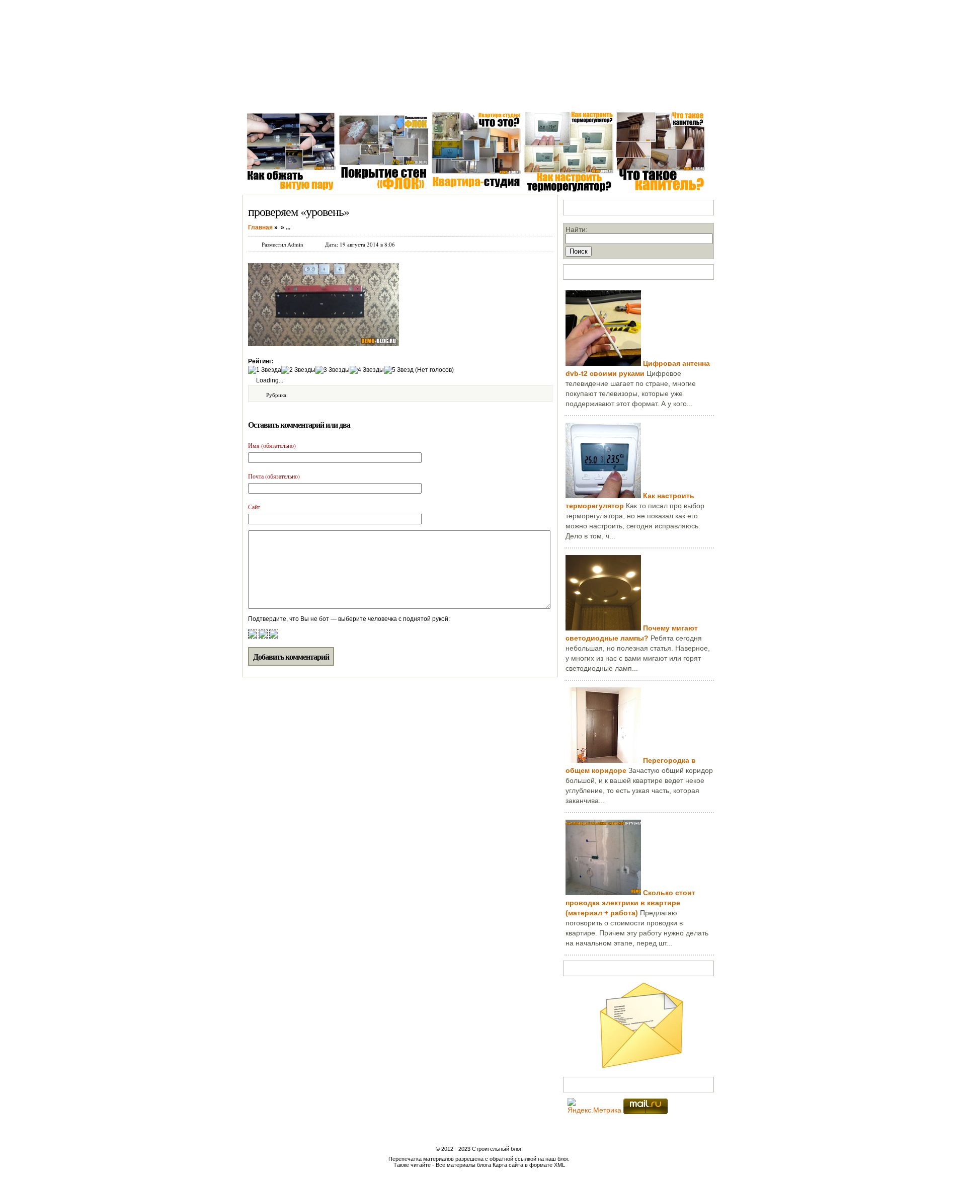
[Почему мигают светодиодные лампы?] (603, 628)
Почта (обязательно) (274, 476)
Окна (298, 95)
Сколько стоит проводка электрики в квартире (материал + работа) (630, 903)
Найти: (577, 229)
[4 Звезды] (367, 370)
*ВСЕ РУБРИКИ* (616, 95)
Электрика (385, 95)
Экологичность (551, 95)
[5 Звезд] (399, 370)
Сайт (254, 507)
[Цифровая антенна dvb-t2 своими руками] (603, 363)
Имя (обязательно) (272, 445)
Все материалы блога (463, 1165)
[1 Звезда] (264, 370)
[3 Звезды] (332, 370)
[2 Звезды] (298, 370)
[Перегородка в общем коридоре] (603, 760)
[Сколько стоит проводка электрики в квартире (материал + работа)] (603, 893)
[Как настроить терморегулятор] (603, 496)
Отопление (431, 95)
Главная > (262, 95)
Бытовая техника (487, 95)
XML (559, 1165)
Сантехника (337, 95)
